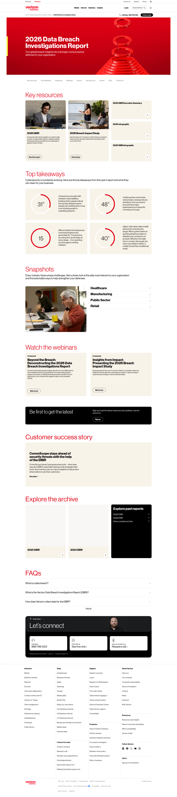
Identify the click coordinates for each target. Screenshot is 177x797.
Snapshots (58, 80)
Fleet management (31, 704)
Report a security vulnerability (133, 724)
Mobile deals (61, 727)
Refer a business (96, 760)
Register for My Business (99, 682)
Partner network (96, 733)
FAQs (110, 80)
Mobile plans (61, 695)
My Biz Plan (61, 700)
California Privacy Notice (97, 781)
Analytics (72, 791)
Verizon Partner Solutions (99, 729)
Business (37, 1)
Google (59, 691)
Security (27, 686)
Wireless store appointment (67, 756)
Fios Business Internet (65, 709)
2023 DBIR (118, 514)
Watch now (34, 391)
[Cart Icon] (150, 8)
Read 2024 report (79, 553)
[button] (151, 1)
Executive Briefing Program (100, 756)
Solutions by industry (32, 713)
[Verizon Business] (31, 8)
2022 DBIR (118, 518)
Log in (50, 654)
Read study (76, 157)
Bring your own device (65, 704)
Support (136, 1)
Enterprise (28, 722)
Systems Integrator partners (100, 738)
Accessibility (94, 713)
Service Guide (127, 733)
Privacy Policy (83, 781)
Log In (126, 8)
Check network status (98, 700)
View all (88, 608)
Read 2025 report (36, 553)
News (124, 695)
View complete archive (123, 521)
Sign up (79, 80)
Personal (28, 1)
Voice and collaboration (33, 691)
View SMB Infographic (148, 157)
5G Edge (27, 709)
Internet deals (62, 731)
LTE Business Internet (65, 718)
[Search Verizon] (139, 8)
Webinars (69, 80)
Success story (91, 80)
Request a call (119, 646)
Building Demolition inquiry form (68, 769)
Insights (100, 8)
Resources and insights (130, 720)
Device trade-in (95, 747)
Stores (144, 1)
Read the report (34, 157)
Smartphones (62, 673)
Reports (50, 15)
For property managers (98, 742)
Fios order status (96, 691)
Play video (33, 476)
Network (27, 682)
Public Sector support (98, 709)
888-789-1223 (39, 646)
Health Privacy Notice (65, 786)
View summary (148, 115)
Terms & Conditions (71, 781)
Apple (59, 682)
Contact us (126, 1)
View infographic (148, 136)
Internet (84, 8)
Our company (127, 677)
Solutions (91, 8)
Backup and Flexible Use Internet (69, 722)
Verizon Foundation (129, 686)
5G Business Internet (65, 713)
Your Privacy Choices (80, 786)
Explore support (60, 654)
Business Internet (30, 677)
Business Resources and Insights (38, 15)
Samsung (60, 686)
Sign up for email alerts (130, 763)
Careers (125, 691)
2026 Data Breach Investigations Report (65, 15)
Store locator (94, 686)
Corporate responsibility (131, 682)
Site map (61, 781)
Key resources (32, 80)
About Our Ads (106, 786)
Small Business (30, 718)
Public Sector (29, 727)
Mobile (76, 8)
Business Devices (63, 677)
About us (125, 673)
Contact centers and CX (33, 695)
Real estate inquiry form (65, 765)
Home (27, 15)
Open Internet (62, 791)
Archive (101, 80)
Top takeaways (46, 80)
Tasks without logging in (98, 695)
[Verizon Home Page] (30, 782)
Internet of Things (30, 700)
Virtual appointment (64, 760)
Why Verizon (126, 704)
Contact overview (63, 747)
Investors (125, 700)
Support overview (96, 673)
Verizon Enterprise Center (99, 704)
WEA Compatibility (129, 729)
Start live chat (79, 646)
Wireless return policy (98, 751)
